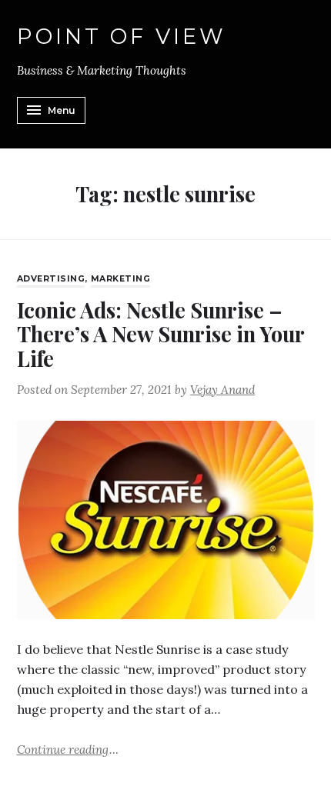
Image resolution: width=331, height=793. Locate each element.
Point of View (122, 37)
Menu (61, 110)
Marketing (121, 279)
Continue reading (68, 749)
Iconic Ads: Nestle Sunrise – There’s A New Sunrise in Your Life (160, 333)
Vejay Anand (222, 389)
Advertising (51, 279)
